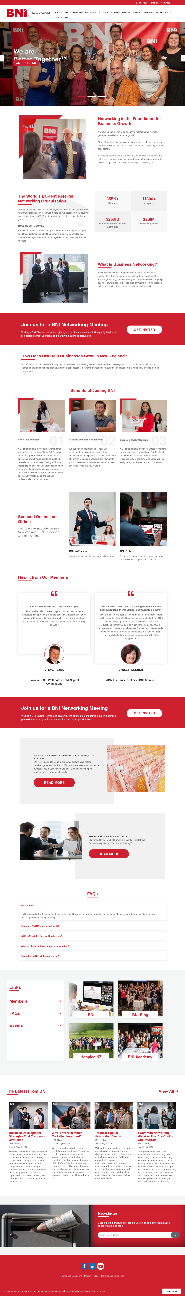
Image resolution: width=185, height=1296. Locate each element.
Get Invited (26, 62)
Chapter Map (111, 12)
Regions (149, 12)
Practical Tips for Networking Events (108, 1134)
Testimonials (163, 12)
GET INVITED (144, 329)
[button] (2, 58)
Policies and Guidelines (112, 1275)
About (58, 12)
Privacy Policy (91, 1275)
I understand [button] (172, 1291)
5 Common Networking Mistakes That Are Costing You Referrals (155, 1135)
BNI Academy (140, 1056)
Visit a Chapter (92, 12)
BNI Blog (140, 1014)
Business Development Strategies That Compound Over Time (27, 1135)
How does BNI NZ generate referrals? (40, 926)
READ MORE (54, 782)
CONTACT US (61, 17)
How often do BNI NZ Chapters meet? (40, 956)
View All (167, 1091)
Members (18, 1001)
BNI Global (141, 2)
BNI (91, 1014)
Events (16, 1025)
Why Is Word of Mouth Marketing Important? (67, 1134)
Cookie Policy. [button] (98, 1291)
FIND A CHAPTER (73, 12)
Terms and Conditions (71, 1275)
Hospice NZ (91, 1056)
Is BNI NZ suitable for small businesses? (41, 936)
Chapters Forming (131, 12)
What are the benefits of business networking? (45, 946)
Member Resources (160, 2)
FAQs (14, 1013)
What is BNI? (27, 905)
